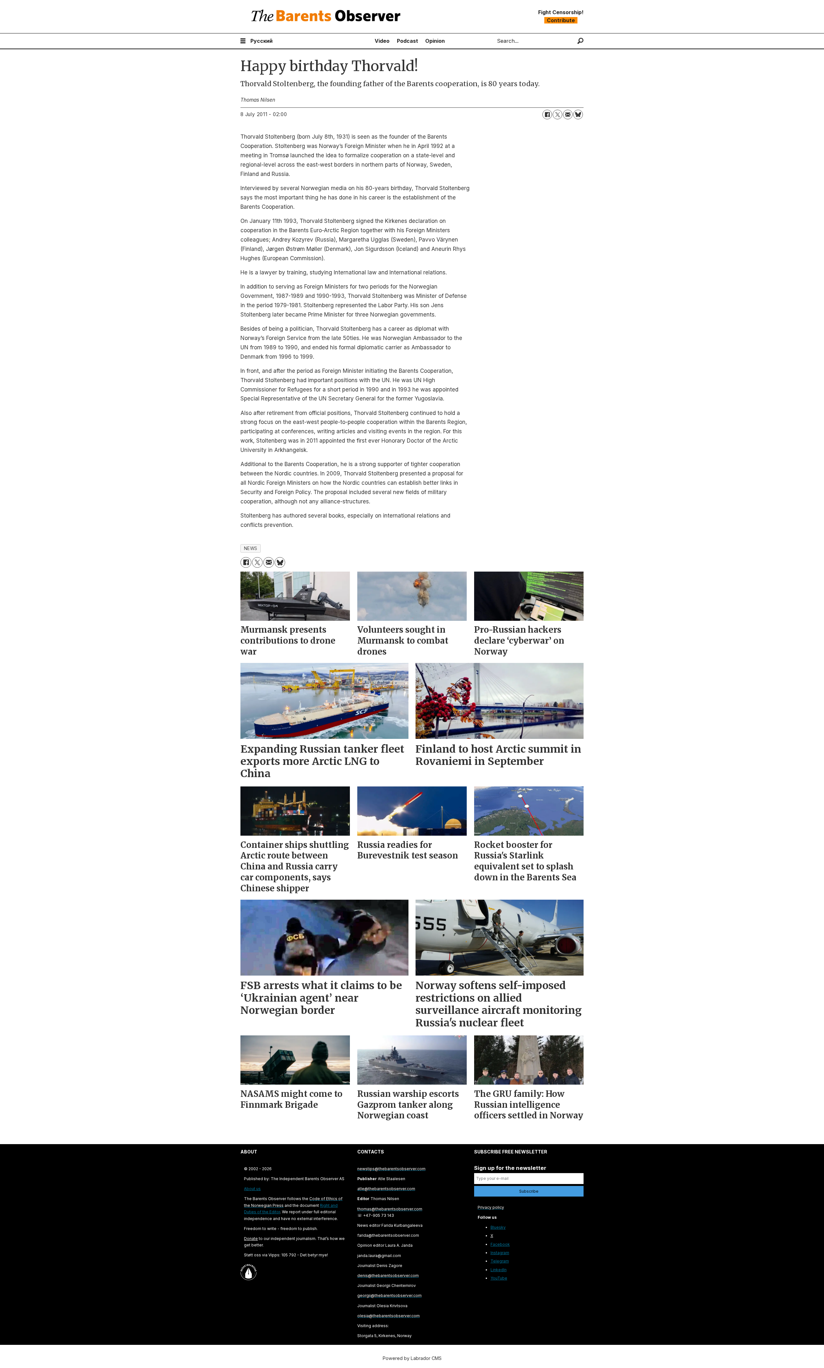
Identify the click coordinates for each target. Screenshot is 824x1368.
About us (252, 1188)
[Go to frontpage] (327, 16)
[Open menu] (243, 41)
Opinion (435, 41)
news (251, 548)
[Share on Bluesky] (578, 114)
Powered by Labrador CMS (412, 1358)
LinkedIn (499, 1269)
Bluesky (498, 1227)
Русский (261, 41)
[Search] (580, 41)
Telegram (500, 1261)
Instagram (500, 1252)
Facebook (500, 1244)
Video (382, 41)
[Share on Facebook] (547, 114)
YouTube (499, 1278)
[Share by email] (568, 114)
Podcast (407, 41)
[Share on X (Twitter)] (557, 114)
